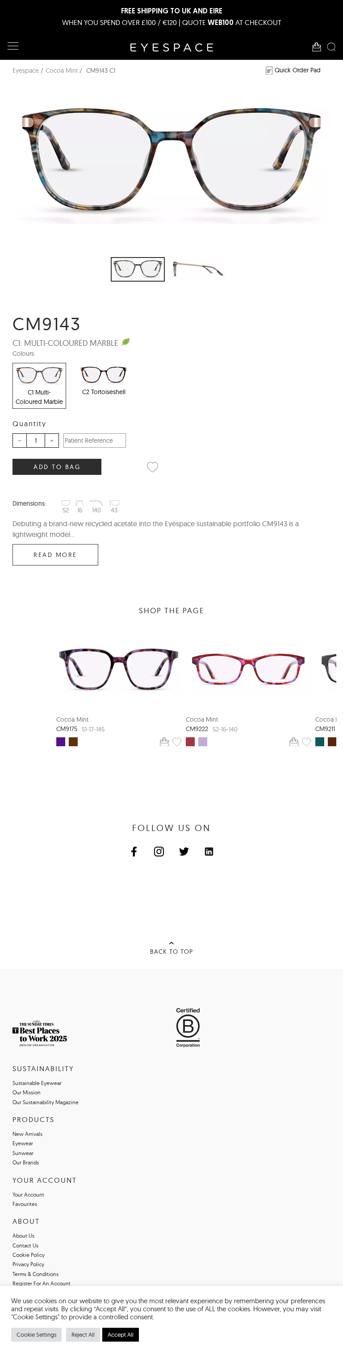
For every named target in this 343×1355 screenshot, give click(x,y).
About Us (23, 1235)
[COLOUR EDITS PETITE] (248, 669)
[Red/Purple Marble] (190, 741)
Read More (55, 555)
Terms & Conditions (36, 1274)
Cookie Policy (29, 1254)
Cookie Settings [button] (36, 1334)
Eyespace (26, 71)
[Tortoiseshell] (73, 741)
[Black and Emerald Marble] (319, 741)
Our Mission (27, 1092)
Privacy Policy (28, 1264)
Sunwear (23, 1153)
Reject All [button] (83, 1334)
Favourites (25, 1204)
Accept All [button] (121, 1334)
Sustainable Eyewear (37, 1083)
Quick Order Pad (298, 70)
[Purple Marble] (60, 741)
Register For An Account (42, 1283)
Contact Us (25, 1245)
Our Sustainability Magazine (46, 1102)
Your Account (28, 1194)
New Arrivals (27, 1134)
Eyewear (23, 1143)
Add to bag (56, 467)
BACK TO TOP (171, 952)
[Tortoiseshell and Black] (332, 741)
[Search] (331, 47)
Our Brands (26, 1162)
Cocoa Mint (62, 71)
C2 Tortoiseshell (103, 392)
